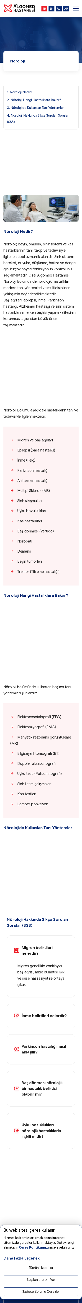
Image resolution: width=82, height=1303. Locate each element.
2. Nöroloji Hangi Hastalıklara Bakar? (34, 100)
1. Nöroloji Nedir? (19, 92)
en (51, 8)
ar (66, 8)
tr (44, 8)
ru (59, 8)
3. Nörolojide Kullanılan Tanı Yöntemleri (35, 108)
